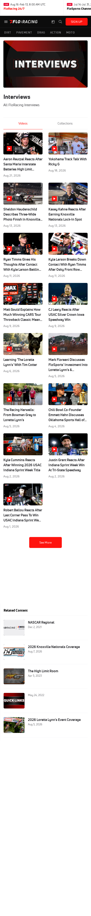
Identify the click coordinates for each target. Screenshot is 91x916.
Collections (65, 123)
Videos (23, 123)
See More (45, 542)
